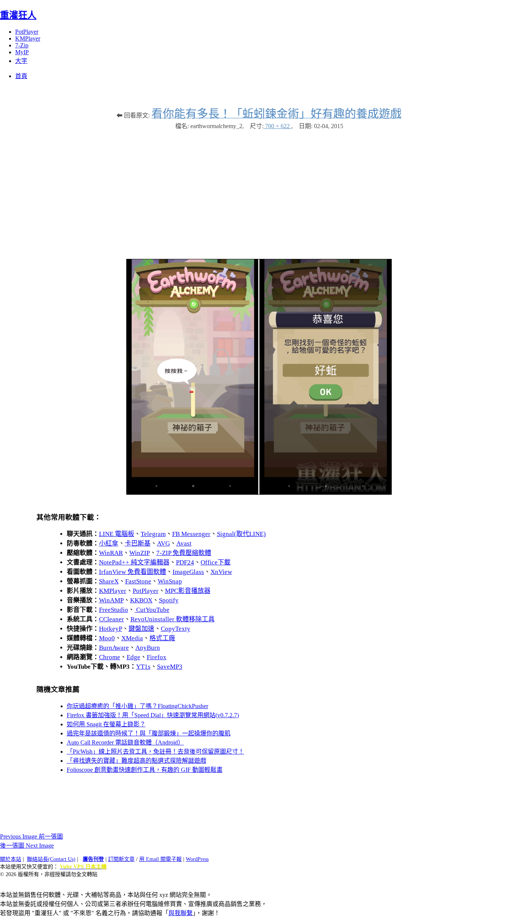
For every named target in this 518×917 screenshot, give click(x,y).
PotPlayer (26, 31)
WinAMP (111, 600)
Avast (184, 543)
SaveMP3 (169, 666)
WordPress (197, 859)
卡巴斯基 (138, 543)
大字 (21, 61)
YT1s (143, 666)
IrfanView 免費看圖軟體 (132, 571)
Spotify (169, 600)
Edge (133, 657)
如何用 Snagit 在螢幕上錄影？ (106, 724)
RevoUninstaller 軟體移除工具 (172, 619)
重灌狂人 (18, 15)
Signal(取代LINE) (241, 534)
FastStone (138, 581)
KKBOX (141, 600)
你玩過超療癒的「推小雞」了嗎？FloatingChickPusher (137, 706)
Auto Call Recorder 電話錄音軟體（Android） (125, 742)
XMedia (132, 638)
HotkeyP (110, 628)
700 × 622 (277, 126)
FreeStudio (113, 609)
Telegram (153, 534)
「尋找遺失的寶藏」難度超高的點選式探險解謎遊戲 (136, 760)
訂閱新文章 (121, 859)
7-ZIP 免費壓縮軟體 (183, 552)
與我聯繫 (180, 913)
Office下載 (216, 562)
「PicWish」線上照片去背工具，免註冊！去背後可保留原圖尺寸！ (155, 751)
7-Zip (21, 45)
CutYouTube (152, 609)
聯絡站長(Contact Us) (51, 859)
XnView (221, 571)
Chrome (109, 657)
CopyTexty (175, 628)
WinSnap (170, 581)
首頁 (21, 76)
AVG (163, 543)
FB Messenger (191, 534)
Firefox (156, 657)
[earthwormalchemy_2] (259, 492)
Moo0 (107, 638)
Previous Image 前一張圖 (31, 836)
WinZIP (139, 552)
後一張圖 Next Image (27, 845)
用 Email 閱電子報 (160, 859)
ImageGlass (188, 571)
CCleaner (111, 619)
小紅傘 (108, 543)
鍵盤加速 (141, 628)
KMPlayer (27, 38)
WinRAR (111, 552)
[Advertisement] (259, 191)
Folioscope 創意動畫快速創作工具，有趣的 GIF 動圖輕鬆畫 (145, 770)
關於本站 (10, 859)
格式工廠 (162, 638)
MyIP (22, 52)
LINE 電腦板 (116, 534)
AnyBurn (147, 647)
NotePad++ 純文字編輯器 (134, 562)
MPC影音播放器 (187, 590)
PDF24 (185, 562)
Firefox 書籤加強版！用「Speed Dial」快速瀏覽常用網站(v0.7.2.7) (153, 715)
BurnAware (114, 647)
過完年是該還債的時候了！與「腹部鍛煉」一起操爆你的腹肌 (149, 733)
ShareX (109, 581)
